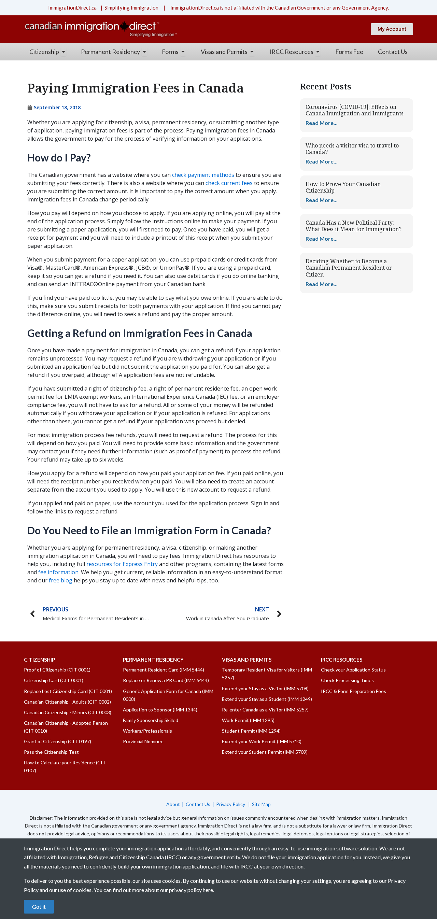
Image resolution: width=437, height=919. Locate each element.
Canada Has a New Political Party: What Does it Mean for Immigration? (353, 226)
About (173, 804)
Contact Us (198, 804)
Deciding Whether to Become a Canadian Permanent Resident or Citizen (349, 267)
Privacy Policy (231, 804)
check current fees (229, 183)
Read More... (322, 122)
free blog (60, 580)
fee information (58, 572)
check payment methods (203, 175)
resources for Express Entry (122, 564)
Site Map (261, 804)
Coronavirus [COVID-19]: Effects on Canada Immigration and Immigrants (355, 110)
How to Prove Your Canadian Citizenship (343, 187)
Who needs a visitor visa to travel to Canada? (352, 149)
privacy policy (185, 890)
